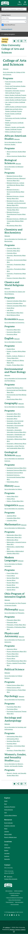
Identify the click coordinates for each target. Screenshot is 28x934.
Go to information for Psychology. (15, 700)
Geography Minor (12, 419)
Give (5, 804)
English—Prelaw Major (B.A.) (15, 365)
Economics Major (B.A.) (14, 330)
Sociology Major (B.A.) (13, 741)
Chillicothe (7, 847)
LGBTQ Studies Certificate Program (16, 107)
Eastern (6, 850)
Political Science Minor (14, 688)
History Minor (11, 499)
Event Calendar (8, 823)
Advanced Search (6, 29)
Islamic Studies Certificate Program (15, 95)
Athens (6, 845)
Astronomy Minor (12, 649)
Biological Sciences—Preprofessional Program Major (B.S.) (16, 214)
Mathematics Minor (12, 540)
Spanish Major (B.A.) (13, 587)
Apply (5, 801)
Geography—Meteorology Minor (16, 444)
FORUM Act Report (15, 895)
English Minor (11, 349)
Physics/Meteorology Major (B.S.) (17, 661)
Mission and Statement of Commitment (14, 897)
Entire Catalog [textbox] (5, 18)
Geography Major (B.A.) (14, 414)
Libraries (6, 831)
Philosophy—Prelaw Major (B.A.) (16, 625)
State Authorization (19, 902)
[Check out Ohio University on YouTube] (12, 915)
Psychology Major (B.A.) (14, 707)
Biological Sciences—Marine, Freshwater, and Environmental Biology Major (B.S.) (16, 203)
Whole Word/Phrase (9, 25)
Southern (6, 856)
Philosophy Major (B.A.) (14, 620)
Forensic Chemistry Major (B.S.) (16, 278)
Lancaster (6, 853)
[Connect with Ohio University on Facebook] (5, 915)
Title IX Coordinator (15, 904)
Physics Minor (11, 658)
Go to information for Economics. (14, 322)
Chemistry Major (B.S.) (13, 251)
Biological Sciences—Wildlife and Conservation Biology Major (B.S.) (17, 221)
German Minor (11, 580)
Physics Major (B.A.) (13, 654)
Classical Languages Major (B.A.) (16, 306)
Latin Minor (10, 310)
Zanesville (7, 859)
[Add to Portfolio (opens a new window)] (14, 40)
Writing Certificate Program (13, 132)
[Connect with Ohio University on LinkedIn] (9, 915)
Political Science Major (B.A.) (15, 685)
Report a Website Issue (10, 837)
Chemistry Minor (12, 253)
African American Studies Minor (16, 156)
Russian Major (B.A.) (13, 583)
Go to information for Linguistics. (14, 509)
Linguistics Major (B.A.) (13, 518)
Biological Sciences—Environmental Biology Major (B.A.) (15, 192)
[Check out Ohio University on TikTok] (17, 915)
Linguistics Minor (12, 520)
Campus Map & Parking (10, 815)
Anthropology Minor (13, 739)
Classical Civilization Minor (15, 303)
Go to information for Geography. (14, 407)
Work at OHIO (8, 834)
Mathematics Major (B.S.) (14, 537)
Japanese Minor (11, 516)
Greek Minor (10, 308)
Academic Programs (9, 807)
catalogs (7, 927)
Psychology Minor (12, 709)
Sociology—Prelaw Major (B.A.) (16, 750)
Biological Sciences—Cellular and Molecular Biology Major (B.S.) (15, 185)
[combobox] (14, 9)
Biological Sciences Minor (14, 176)
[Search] (25, 21)
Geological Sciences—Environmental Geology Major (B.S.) (16, 477)
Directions (9, 876)
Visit (5, 812)
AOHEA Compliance (18, 891)
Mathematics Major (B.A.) (14, 535)
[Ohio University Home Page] (8, 885)
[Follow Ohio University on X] (14, 915)
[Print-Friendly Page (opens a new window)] (21, 40)
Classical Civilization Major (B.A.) (16, 301)
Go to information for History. (13, 489)
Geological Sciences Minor (15, 473)
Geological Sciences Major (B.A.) (16, 468)
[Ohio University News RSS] (19, 915)
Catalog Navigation (9, 34)
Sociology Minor (12, 743)
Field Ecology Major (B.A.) (14, 399)
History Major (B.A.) (12, 496)
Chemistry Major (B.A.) (13, 248)
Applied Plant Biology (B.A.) (15, 388)
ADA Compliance (9, 891)
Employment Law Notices (14, 893)
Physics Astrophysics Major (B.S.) (17, 651)
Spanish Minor (11, 590)
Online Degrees (8, 810)
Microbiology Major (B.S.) (14, 225)
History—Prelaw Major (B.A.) (15, 501)
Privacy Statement (10, 902)
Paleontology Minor (13, 482)
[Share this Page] (17, 40)
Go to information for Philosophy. (14, 613)
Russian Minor (11, 585)
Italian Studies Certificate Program (15, 97)
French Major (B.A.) (12, 573)
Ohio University (11, 912)
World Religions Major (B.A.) (15, 313)
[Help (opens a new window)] (25, 40)
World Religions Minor (13, 315)
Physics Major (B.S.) (12, 656)
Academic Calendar (9, 826)
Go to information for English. (13, 342)
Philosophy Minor (12, 622)
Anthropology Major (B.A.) (14, 736)
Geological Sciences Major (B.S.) (16, 470)
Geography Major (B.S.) (14, 416)
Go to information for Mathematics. (15, 528)
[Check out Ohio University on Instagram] (7, 915)
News (5, 828)
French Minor (11, 576)
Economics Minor (12, 334)
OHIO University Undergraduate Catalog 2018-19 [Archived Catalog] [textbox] (13, 9)
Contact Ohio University (10, 879)
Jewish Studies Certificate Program (15, 100)
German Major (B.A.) (13, 578)
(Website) (5, 69)
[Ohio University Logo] (5, 5)
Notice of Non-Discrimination (15, 900)
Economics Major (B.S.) (13, 332)
